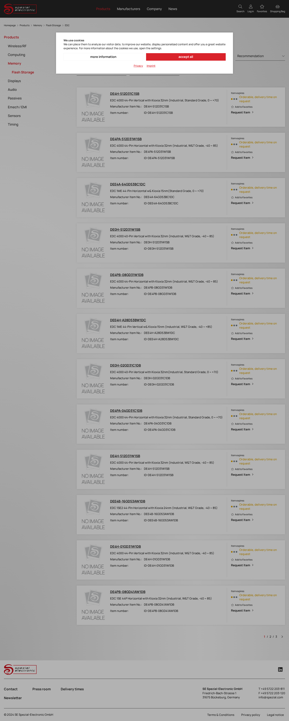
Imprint (151, 66)
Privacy (138, 66)
